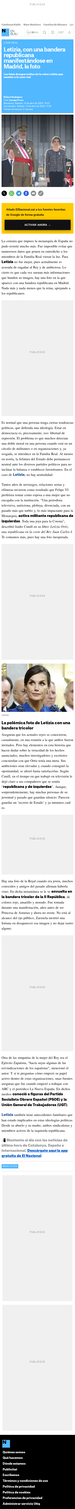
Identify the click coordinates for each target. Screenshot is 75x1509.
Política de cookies (16, 1492)
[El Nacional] (5, 32)
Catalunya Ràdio (11, 25)
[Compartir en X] (4, 193)
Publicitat (10, 1469)
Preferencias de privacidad (22, 1498)
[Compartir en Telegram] (19, 193)
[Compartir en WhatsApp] (11, 193)
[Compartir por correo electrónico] (33, 193)
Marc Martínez (32, 25)
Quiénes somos (14, 1452)
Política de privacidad (19, 1486)
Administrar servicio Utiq (21, 1503)
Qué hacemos (13, 1458)
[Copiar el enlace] (40, 193)
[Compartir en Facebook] (26, 193)
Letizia (19, 474)
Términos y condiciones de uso (25, 1480)
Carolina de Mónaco (55, 25)
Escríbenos (11, 1475)
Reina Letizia (10, 1166)
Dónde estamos (14, 1463)
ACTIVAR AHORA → (37, 224)
